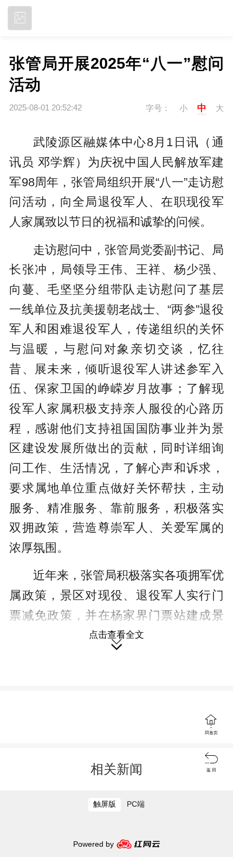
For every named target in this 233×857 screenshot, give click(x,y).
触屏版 (104, 804)
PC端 (136, 804)
